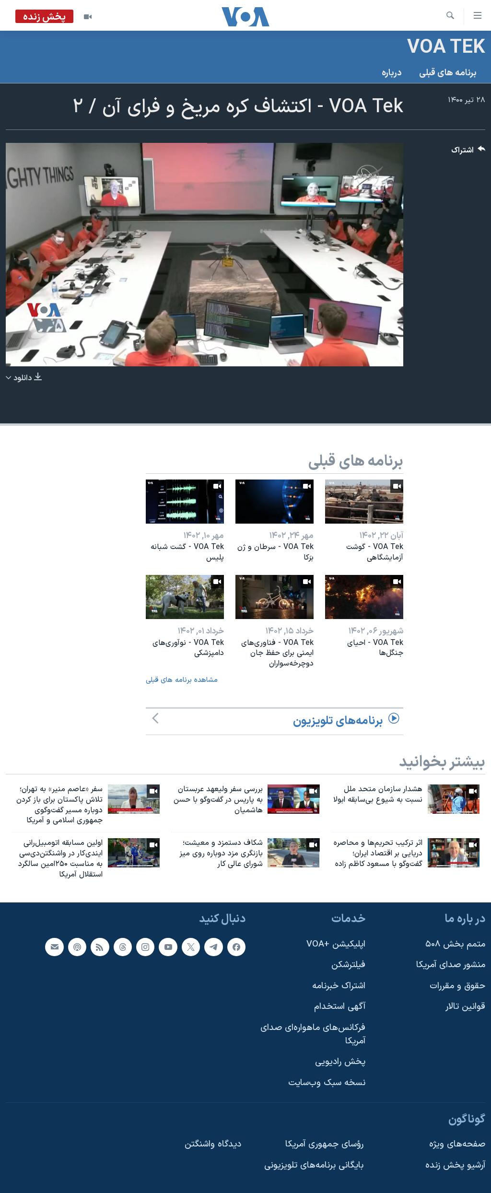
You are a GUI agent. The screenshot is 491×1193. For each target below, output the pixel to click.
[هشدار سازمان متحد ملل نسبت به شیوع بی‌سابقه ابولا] (453, 799)
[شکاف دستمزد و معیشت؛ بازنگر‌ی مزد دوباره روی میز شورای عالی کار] (293, 852)
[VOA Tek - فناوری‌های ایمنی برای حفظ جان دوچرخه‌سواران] (274, 597)
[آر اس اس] (100, 946)
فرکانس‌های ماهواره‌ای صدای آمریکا (312, 1034)
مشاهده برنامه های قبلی (182, 680)
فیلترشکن (348, 965)
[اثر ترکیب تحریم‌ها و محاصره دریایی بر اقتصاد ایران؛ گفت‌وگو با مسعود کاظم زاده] (453, 852)
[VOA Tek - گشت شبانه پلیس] (185, 502)
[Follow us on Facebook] (236, 946)
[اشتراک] (54, 946)
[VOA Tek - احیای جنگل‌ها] (364, 597)
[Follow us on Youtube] (168, 946)
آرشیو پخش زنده (455, 1164)
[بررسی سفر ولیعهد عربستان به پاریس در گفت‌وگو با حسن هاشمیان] (293, 799)
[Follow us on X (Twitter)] (191, 946)
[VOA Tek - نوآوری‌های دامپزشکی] (185, 597)
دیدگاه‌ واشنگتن (213, 1144)
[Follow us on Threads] (123, 946)
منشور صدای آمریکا (450, 965)
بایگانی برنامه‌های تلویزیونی (313, 1164)
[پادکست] (77, 946)
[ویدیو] (87, 17)
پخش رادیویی (340, 1061)
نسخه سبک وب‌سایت (326, 1082)
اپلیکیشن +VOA (335, 943)
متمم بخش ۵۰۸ (455, 943)
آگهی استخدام (339, 1006)
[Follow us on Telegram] (213, 946)
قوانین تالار (465, 1006)
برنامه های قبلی (448, 73)
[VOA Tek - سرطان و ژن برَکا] (274, 502)
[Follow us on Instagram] (145, 946)
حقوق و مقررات (457, 985)
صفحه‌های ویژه (457, 1144)
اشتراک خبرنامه (338, 985)
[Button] (468, 153)
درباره (392, 73)
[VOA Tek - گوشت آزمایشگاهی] (364, 502)
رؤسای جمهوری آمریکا (324, 1144)
